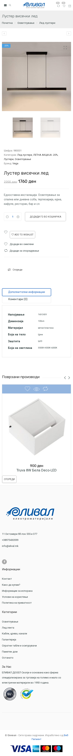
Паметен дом (10, 651)
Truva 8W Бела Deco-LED (36, 470)
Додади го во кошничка (45, 216)
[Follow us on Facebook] (4, 561)
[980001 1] (36, 76)
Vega (15, 163)
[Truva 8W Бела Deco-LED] (36, 427)
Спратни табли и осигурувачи (19, 645)
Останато (7, 657)
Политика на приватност (17, 602)
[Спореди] (58, 7)
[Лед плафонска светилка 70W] (69, 33)
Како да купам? (11, 584)
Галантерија (9, 639)
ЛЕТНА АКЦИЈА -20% (45, 154)
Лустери (9, 159)
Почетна (7, 22)
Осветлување (26, 22)
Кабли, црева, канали (14, 633)
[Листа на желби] (64, 7)
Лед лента (8, 627)
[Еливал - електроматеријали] (34, 5)
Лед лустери (47, 22)
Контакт (7, 578)
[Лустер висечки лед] (4, 33)
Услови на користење (15, 596)
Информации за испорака (17, 590)
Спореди (17, 269)
